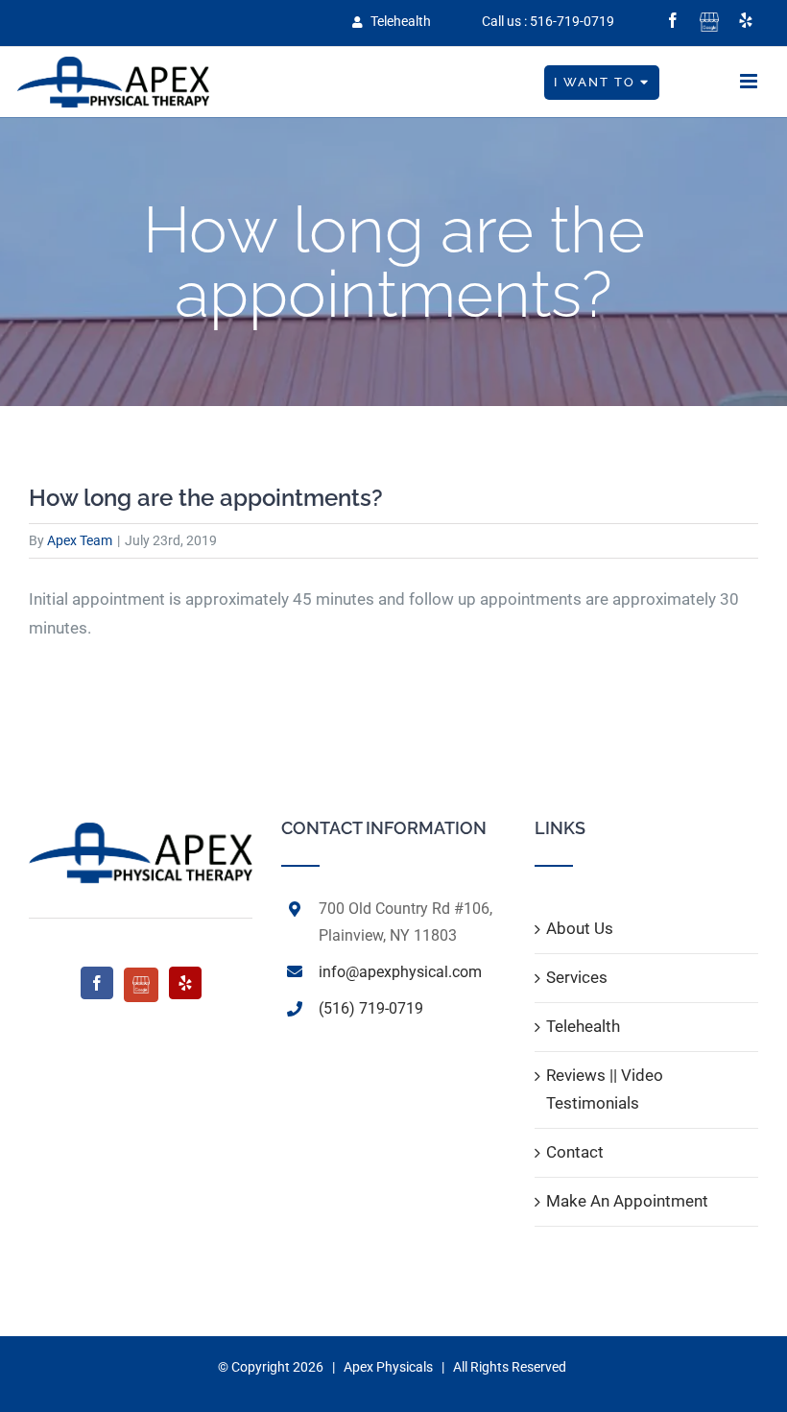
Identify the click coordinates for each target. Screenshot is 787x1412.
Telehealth (399, 21)
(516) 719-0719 (371, 1008)
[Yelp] (185, 983)
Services (577, 977)
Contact (575, 1151)
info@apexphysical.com (400, 972)
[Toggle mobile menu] (750, 81)
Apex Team (79, 540)
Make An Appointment (627, 1200)
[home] (140, 833)
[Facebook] (97, 983)
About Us (579, 928)
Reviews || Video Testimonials (604, 1089)
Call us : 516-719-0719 (548, 21)
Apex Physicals (388, 1367)
